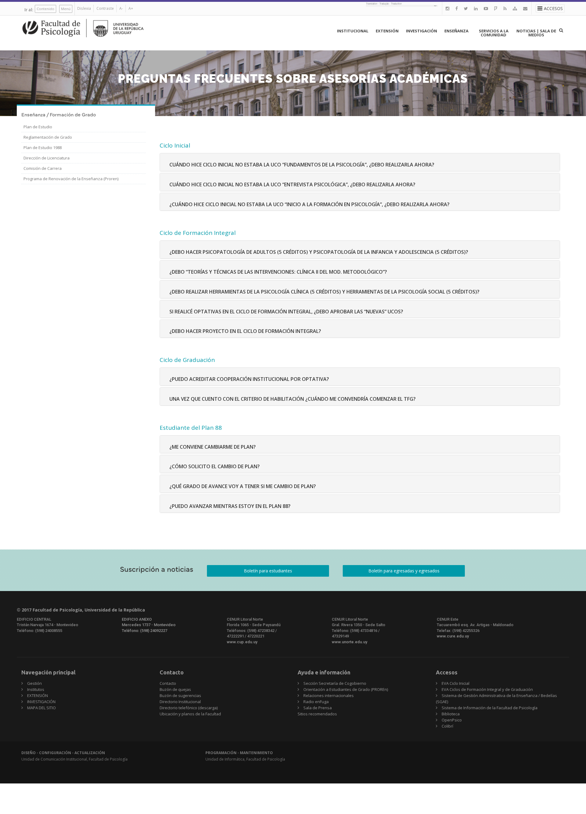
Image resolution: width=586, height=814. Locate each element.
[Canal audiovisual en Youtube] (486, 8)
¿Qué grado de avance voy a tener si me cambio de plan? (242, 486)
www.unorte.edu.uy (349, 642)
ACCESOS (553, 8)
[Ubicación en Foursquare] (495, 8)
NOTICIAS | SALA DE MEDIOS (536, 33)
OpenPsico (452, 720)
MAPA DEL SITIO (41, 707)
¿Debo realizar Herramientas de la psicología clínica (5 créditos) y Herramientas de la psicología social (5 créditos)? (324, 291)
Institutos (35, 689)
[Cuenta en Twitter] (466, 8)
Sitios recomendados (317, 714)
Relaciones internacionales (328, 695)
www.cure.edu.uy (453, 636)
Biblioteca (451, 714)
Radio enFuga (316, 701)
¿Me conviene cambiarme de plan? (212, 447)
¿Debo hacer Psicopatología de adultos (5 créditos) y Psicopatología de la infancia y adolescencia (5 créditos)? (318, 252)
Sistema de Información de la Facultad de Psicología (489, 707)
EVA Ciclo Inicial (455, 683)
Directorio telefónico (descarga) (189, 707)
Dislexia (84, 8)
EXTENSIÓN (387, 31)
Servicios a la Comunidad (493, 33)
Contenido (45, 8)
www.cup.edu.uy (242, 642)
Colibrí (447, 726)
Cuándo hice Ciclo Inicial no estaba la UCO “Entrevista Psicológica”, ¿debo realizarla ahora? (292, 184)
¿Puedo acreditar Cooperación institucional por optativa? (249, 379)
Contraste (105, 8)
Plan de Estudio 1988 (43, 147)
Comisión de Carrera (43, 168)
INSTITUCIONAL (352, 31)
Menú (66, 8)
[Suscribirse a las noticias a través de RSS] (505, 8)
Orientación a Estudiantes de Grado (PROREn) (345, 689)
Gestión (34, 683)
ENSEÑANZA (456, 31)
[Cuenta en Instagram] (447, 8)
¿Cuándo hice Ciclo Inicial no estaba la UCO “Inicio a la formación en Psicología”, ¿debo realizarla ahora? (309, 204)
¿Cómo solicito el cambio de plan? (214, 466)
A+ (130, 8)
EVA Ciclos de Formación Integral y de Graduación (487, 689)
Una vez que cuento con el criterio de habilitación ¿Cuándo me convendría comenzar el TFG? (292, 399)
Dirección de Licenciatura (47, 158)
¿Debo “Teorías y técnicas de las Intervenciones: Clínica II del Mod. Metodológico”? (278, 271)
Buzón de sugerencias (180, 695)
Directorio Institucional (180, 701)
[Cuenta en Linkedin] (476, 8)
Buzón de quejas (175, 689)
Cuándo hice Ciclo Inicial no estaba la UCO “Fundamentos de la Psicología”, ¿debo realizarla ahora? (301, 164)
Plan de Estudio (38, 127)
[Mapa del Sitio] (515, 8)
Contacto (168, 683)
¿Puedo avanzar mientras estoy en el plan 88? (230, 506)
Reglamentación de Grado (48, 137)
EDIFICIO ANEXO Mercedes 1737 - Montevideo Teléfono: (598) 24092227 (148, 625)
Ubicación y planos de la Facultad (190, 714)
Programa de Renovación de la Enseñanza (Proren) (71, 178)
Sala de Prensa (317, 707)
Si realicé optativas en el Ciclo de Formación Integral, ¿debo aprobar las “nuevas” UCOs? (286, 311)
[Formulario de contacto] (525, 8)
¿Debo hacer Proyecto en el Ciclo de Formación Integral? (245, 331)
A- (121, 8)
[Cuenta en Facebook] (456, 8)
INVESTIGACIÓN (421, 31)
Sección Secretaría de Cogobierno (334, 683)
